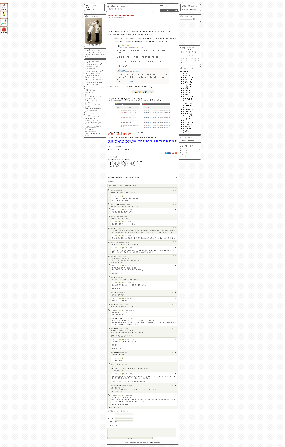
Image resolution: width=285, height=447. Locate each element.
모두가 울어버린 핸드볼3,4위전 (117, 34)
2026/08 (189, 49)
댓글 (117, 177)
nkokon (116, 304)
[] (129, 442)
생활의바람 (117, 364)
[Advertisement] (142, 23)
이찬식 (116, 216)
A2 (114, 277)
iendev (116, 352)
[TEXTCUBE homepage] (192, 7)
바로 (115, 228)
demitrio (113, 177)
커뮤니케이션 (135, 177)
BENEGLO (117, 204)
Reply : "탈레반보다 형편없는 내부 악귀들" (122, 165)
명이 (115, 256)
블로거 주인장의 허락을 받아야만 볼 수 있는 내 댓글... (126, 161)
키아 (115, 292)
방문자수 (121, 177)
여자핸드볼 (128, 177)
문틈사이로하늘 (119, 318)
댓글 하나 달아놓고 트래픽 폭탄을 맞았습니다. (124, 167)
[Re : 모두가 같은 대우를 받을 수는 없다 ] (122, 163)
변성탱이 (116, 242)
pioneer (116, 328)
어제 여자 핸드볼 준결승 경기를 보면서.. (122, 159)
